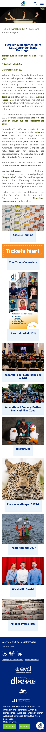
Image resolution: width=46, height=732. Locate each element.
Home (5, 29)
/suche (35, 3)
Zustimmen (9, 726)
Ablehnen (24, 726)
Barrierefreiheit (32, 660)
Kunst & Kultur (18, 29)
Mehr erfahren (10, 722)
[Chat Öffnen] (40, 726)
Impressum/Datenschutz (12, 660)
